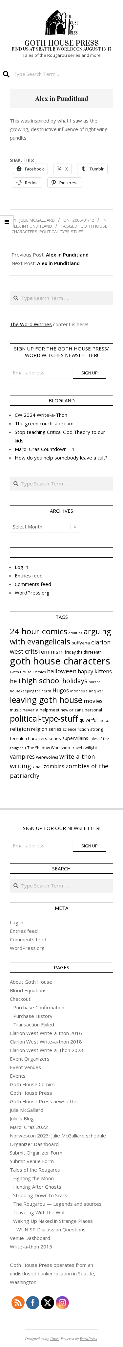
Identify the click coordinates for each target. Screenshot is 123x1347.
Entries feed (29, 575)
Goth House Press (31, 1092)
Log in (21, 567)
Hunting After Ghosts (37, 1186)
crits (31, 651)
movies (93, 701)
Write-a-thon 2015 (31, 1246)
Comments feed (33, 584)
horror (94, 682)
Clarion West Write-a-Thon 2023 (46, 1050)
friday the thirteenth (83, 652)
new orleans (72, 710)
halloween (61, 671)
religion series (46, 729)
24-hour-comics (38, 631)
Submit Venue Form (32, 1161)
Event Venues (25, 1067)
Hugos (60, 690)
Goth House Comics (28, 671)
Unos (54, 1338)
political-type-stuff (61, 232)
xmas (37, 767)
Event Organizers (30, 1058)
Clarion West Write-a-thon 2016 (46, 1033)
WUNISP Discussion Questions (51, 1229)
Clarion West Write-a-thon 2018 (46, 1041)
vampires (22, 756)
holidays (74, 680)
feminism (51, 651)
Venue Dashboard (30, 1238)
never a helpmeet (41, 710)
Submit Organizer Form (36, 1152)
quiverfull (88, 720)
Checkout (20, 999)
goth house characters (60, 660)
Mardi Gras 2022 (29, 1127)
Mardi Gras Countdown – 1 (45, 449)
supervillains (75, 738)
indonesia (79, 690)
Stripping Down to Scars (40, 1195)
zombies (54, 766)
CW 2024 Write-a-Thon (41, 415)
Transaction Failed (33, 1024)
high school (41, 680)
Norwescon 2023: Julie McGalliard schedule (58, 1135)
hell (15, 681)
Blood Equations (28, 990)
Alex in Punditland (31, 226)
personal (93, 710)
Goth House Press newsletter (44, 1101)
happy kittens (95, 671)
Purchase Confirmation (38, 1007)
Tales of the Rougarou (35, 1169)
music (15, 710)
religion (20, 728)
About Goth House (31, 981)
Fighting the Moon (33, 1178)
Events (18, 1075)
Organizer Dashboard (34, 1144)
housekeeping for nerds (30, 691)
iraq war (96, 690)
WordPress (88, 1338)
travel (77, 748)
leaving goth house (46, 699)
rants (104, 720)
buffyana (81, 643)
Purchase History (32, 1016)
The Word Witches (31, 324)
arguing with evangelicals (60, 636)
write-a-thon (77, 756)
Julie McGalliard (26, 1110)
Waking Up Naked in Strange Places (53, 1221)
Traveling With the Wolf (39, 1212)
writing (20, 765)
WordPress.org (32, 592)
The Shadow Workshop (48, 748)
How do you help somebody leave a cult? (61, 457)
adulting (75, 633)
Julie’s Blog (22, 1118)
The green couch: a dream (44, 423)
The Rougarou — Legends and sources (57, 1204)
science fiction (76, 729)
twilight (90, 748)
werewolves (47, 757)
